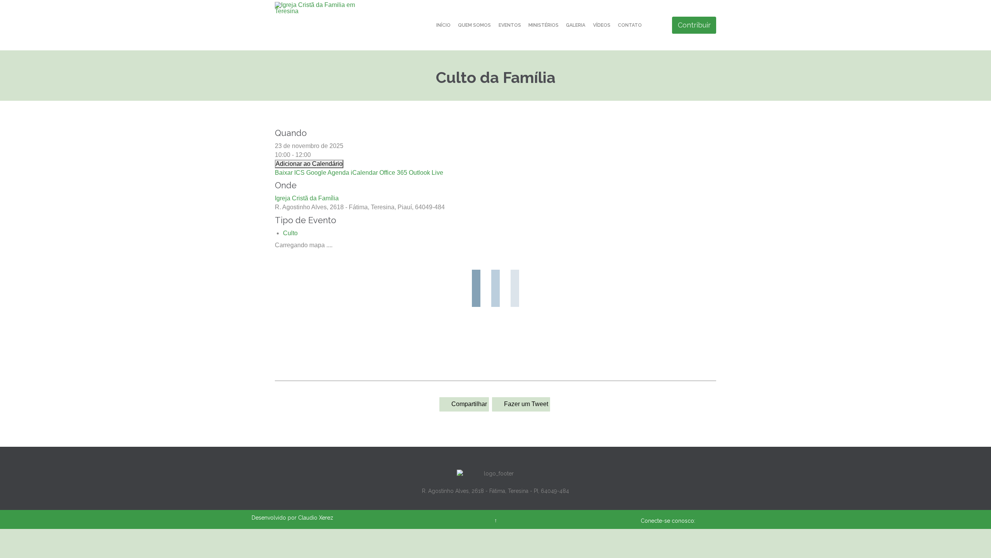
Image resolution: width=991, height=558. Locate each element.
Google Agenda (327, 172)
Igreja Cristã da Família (307, 198)
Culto (290, 233)
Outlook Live (426, 172)
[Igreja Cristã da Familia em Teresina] (318, 8)
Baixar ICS (290, 172)
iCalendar (364, 172)
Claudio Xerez (315, 518)
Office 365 (393, 172)
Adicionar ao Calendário (309, 163)
